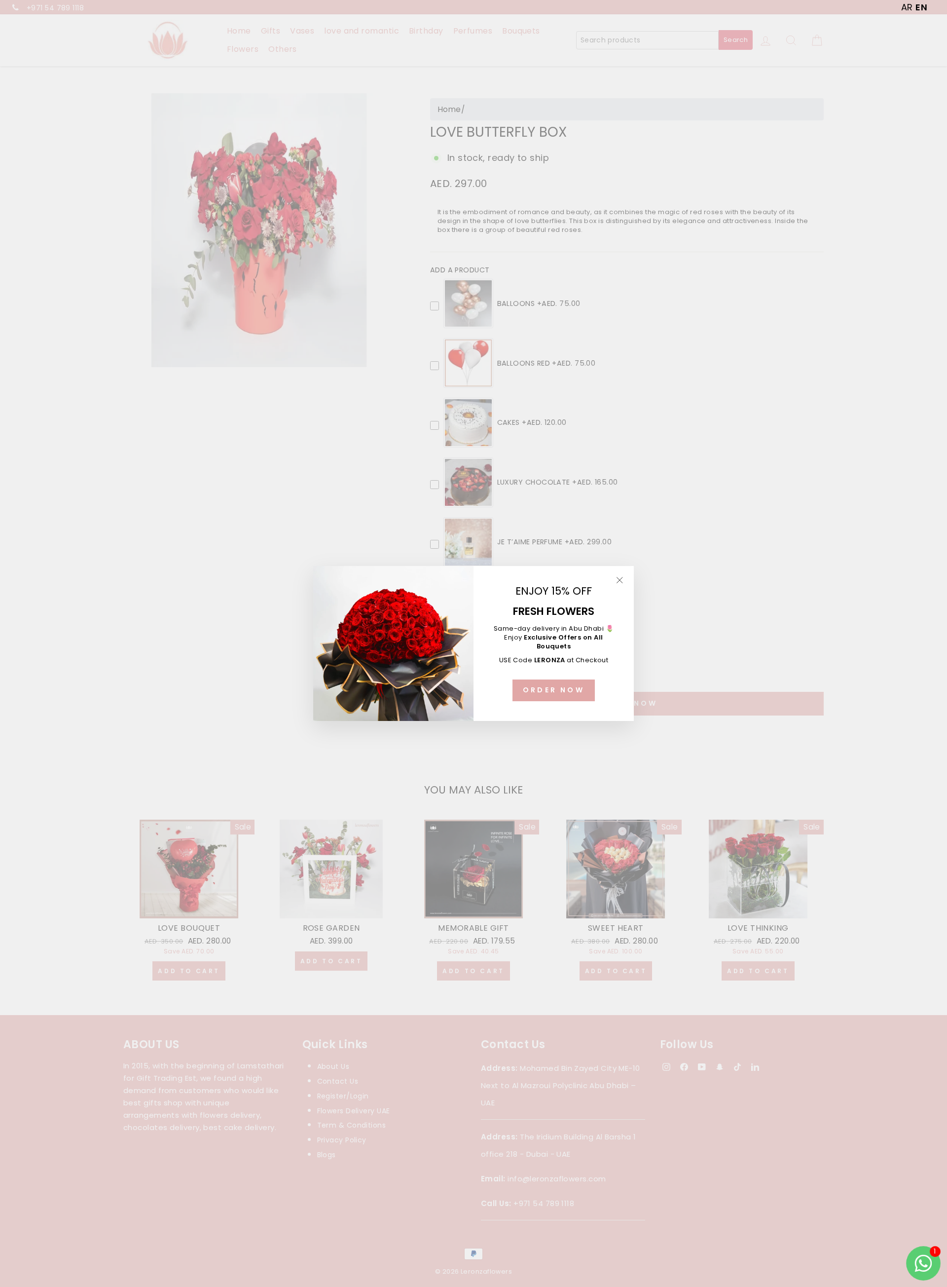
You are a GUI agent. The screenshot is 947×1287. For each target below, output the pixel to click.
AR (907, 7)
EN (921, 7)
